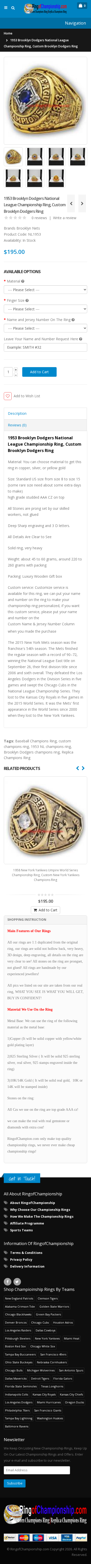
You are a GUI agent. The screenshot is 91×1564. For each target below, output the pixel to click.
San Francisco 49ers (53, 1354)
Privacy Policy (21, 1259)
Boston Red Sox (15, 1346)
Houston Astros (63, 1322)
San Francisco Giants (47, 1410)
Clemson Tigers (48, 1298)
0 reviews (39, 217)
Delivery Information (27, 1266)
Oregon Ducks (74, 1402)
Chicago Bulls (13, 1370)
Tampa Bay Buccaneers (20, 1354)
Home (8, 33)
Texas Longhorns (52, 1386)
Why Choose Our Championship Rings (40, 1210)
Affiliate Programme (27, 1223)
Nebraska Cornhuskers (52, 1362)
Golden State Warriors (54, 1306)
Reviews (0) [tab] (17, 425)
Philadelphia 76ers (17, 1410)
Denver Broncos (16, 1322)
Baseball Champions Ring (36, 741)
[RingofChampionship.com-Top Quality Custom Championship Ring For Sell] (45, 1514)
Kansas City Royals (44, 1394)
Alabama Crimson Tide (20, 1306)
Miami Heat (71, 1338)
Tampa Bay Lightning (18, 1418)
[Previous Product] (71, 203)
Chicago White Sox (42, 1346)
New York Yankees (47, 1338)
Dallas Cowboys (45, 1330)
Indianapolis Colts (16, 1394)
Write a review (64, 217)
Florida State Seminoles (21, 1386)
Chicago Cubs (40, 1322)
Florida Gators (62, 1378)
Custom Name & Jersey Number (34, 623)
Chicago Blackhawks (18, 1314)
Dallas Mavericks (16, 1378)
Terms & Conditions (26, 1253)
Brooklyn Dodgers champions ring (32, 752)
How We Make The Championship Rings (42, 1216)
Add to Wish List (27, 395)
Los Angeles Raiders (18, 1330)
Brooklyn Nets (28, 228)
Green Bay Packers (48, 1314)
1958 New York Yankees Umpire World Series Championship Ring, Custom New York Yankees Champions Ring (45, 875)
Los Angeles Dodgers (18, 1402)
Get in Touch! (22, 1178)
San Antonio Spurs (71, 1370)
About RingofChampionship (32, 1203)
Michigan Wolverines (41, 1370)
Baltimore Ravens (16, 1426)
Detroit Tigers (40, 1378)
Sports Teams (21, 1230)
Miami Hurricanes (49, 1402)
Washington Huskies (50, 1418)
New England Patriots (19, 1298)
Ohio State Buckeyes (18, 1362)
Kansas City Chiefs (71, 1394)
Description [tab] (17, 413)
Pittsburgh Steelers (17, 1338)
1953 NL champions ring (51, 746)
